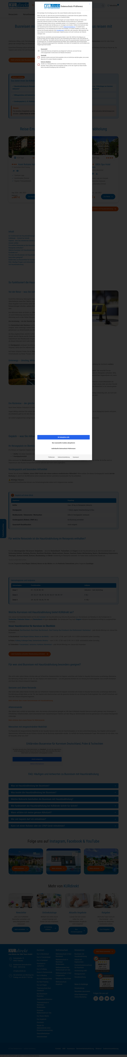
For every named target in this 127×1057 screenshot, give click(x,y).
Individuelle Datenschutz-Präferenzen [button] (63, 448)
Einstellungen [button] (60, 30)
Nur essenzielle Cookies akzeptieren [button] (63, 443)
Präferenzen (51, 457)
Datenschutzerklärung (69, 27)
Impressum (76, 457)
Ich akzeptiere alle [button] (63, 437)
